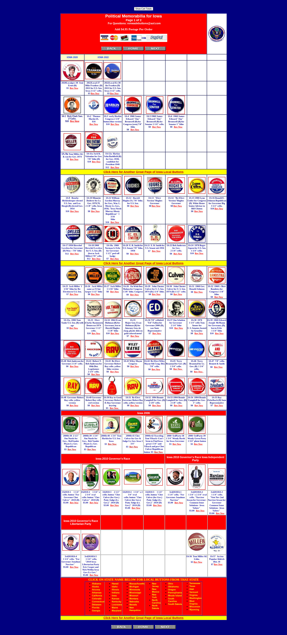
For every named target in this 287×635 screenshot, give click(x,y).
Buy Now (72, 449)
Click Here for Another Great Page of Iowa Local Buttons (143, 172)
